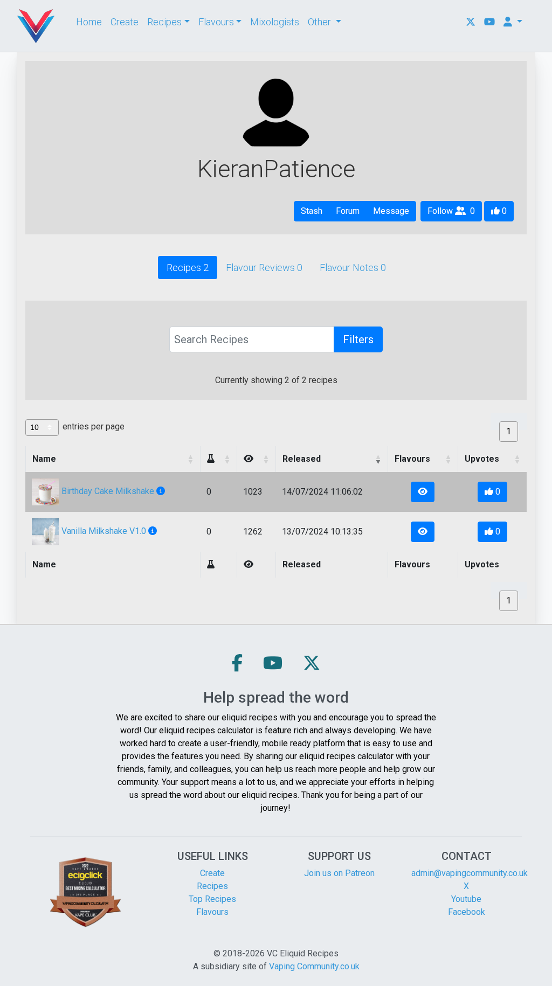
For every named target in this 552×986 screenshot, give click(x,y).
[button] (211, 459)
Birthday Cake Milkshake (107, 491)
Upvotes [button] (482, 459)
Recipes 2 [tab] (188, 267)
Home (89, 21)
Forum (348, 211)
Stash (311, 211)
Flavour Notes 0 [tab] (353, 267)
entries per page (94, 426)
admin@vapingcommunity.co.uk (469, 873)
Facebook (466, 912)
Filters (358, 339)
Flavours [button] (216, 21)
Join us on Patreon (339, 873)
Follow (454, 210)
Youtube (466, 899)
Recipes (212, 886)
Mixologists (274, 21)
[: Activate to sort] (218, 459)
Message (391, 211)
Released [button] (301, 459)
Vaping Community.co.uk (314, 966)
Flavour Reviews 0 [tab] (264, 267)
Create (125, 21)
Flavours (212, 912)
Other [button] (320, 21)
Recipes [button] (164, 21)
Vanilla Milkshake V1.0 (103, 531)
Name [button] (44, 459)
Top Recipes (212, 899)
